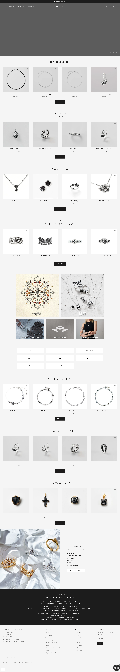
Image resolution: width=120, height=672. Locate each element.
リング (47, 224)
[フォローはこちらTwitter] (7, 658)
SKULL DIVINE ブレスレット (104, 411)
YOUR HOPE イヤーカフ (45, 463)
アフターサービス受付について (52, 648)
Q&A (45, 637)
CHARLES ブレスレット (16, 411)
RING (60, 350)
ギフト (24, 6)
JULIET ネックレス (16, 201)
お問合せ (80, 570)
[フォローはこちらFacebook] (4, 658)
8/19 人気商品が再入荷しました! (60, 1)
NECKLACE (89, 350)
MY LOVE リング (16, 256)
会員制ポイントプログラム (51, 653)
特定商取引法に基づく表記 (51, 642)
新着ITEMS (11, 6)
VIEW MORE (60, 49)
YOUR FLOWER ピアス (15, 149)
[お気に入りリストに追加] (26, 68)
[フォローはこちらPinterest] (15, 658)
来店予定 (71, 570)
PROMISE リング (45, 256)
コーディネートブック (33, 6)
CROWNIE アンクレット (45, 94)
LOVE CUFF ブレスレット (74, 411)
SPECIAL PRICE (78, 650)
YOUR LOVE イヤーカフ (104, 463)
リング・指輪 (77, 632)
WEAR (30, 365)
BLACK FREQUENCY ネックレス (16, 94)
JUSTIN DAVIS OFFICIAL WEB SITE (12, 639)
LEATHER (89, 358)
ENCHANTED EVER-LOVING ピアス (104, 94)
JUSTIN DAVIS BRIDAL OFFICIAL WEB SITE (14, 641)
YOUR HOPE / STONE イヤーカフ (104, 149)
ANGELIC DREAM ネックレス (104, 201)
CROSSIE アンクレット (74, 94)
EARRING (30, 358)
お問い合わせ (47, 632)
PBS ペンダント (16, 515)
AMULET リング (75, 256)
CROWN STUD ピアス (45, 201)
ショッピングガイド (49, 635)
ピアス (72, 224)
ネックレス (60, 224)
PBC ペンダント (45, 515)
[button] (3, 669)
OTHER (60, 365)
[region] (60, 29)
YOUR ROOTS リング (75, 149)
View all (60, 102)
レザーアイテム (78, 645)
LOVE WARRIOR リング (74, 201)
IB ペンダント (104, 515)
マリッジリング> (71, 560)
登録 (100, 643)
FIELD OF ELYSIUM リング (104, 256)
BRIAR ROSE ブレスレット (45, 411)
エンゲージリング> (71, 558)
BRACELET (60, 358)
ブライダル (77, 642)
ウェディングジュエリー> (73, 562)
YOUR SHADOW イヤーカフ (45, 149)
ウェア (76, 648)
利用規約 (46, 645)
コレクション (19, 6)
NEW (30, 350)
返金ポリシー (47, 650)
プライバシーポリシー (50, 640)
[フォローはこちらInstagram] (11, 658)
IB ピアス (74, 515)
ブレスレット (77, 637)
